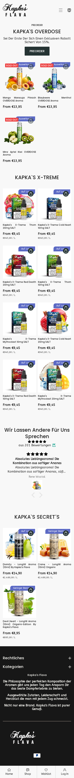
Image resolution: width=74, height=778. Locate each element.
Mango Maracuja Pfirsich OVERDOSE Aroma (19, 99)
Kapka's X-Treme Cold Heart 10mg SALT (54, 226)
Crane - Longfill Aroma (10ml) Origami (54, 566)
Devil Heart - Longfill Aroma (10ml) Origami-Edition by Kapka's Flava (19, 624)
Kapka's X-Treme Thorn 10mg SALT (54, 283)
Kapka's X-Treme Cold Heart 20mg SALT (54, 340)
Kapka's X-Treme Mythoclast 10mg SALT (19, 340)
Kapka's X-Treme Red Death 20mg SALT (19, 283)
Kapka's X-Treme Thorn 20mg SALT (19, 226)
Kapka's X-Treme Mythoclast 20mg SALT (54, 397)
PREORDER (37, 51)
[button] (61, 10)
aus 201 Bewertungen (35, 445)
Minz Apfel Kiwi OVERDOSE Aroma (19, 153)
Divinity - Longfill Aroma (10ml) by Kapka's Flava (19, 566)
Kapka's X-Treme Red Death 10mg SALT (19, 397)
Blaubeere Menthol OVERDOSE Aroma (54, 99)
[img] (37, 441)
